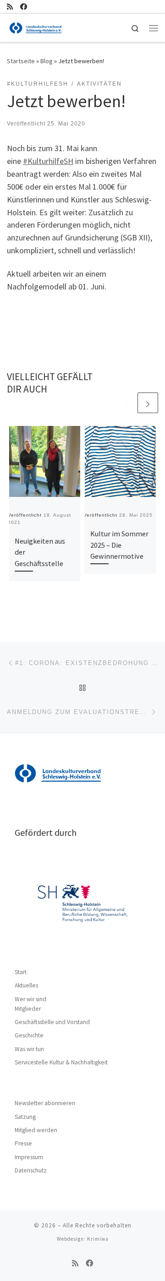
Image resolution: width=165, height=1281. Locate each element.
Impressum (29, 1157)
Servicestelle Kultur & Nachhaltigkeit (61, 1062)
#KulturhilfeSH (48, 161)
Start (21, 972)
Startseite (21, 61)
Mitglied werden (36, 1130)
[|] (36, 26)
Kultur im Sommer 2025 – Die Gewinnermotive (119, 545)
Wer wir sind (30, 999)
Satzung (25, 1117)
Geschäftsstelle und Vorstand (52, 1022)
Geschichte (29, 1035)
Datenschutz (31, 1170)
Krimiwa (98, 1239)
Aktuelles (26, 985)
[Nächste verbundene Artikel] (148, 402)
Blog (46, 61)
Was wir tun (29, 1049)
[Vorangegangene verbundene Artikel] (126, 402)
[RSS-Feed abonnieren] (10, 6)
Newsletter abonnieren (45, 1103)
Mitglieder (28, 1009)
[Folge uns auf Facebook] (23, 6)
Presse (23, 1143)
